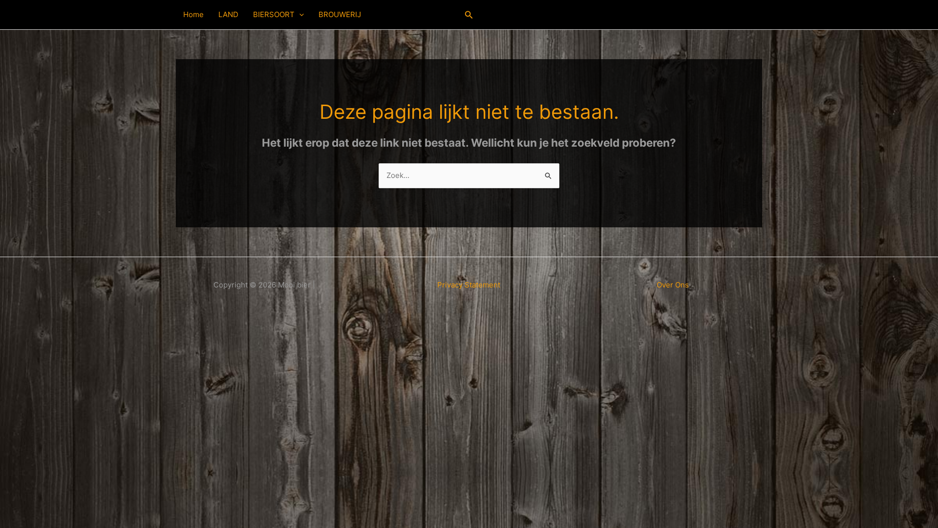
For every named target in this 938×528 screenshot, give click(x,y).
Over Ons (673, 284)
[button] (299, 14)
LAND (228, 14)
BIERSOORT (274, 14)
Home (193, 14)
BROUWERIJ (340, 14)
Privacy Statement (468, 284)
